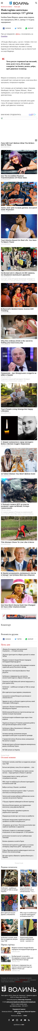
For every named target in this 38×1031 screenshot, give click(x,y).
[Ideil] (19, 1024)
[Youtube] (25, 1020)
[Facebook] (9, 1020)
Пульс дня (17, 7)
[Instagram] (17, 1020)
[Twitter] (13, 1020)
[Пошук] (36, 3)
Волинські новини (6, 7)
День (18, 34)
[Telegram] (21, 1020)
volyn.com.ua (23, 980)
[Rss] (29, 1020)
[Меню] (2, 3)
